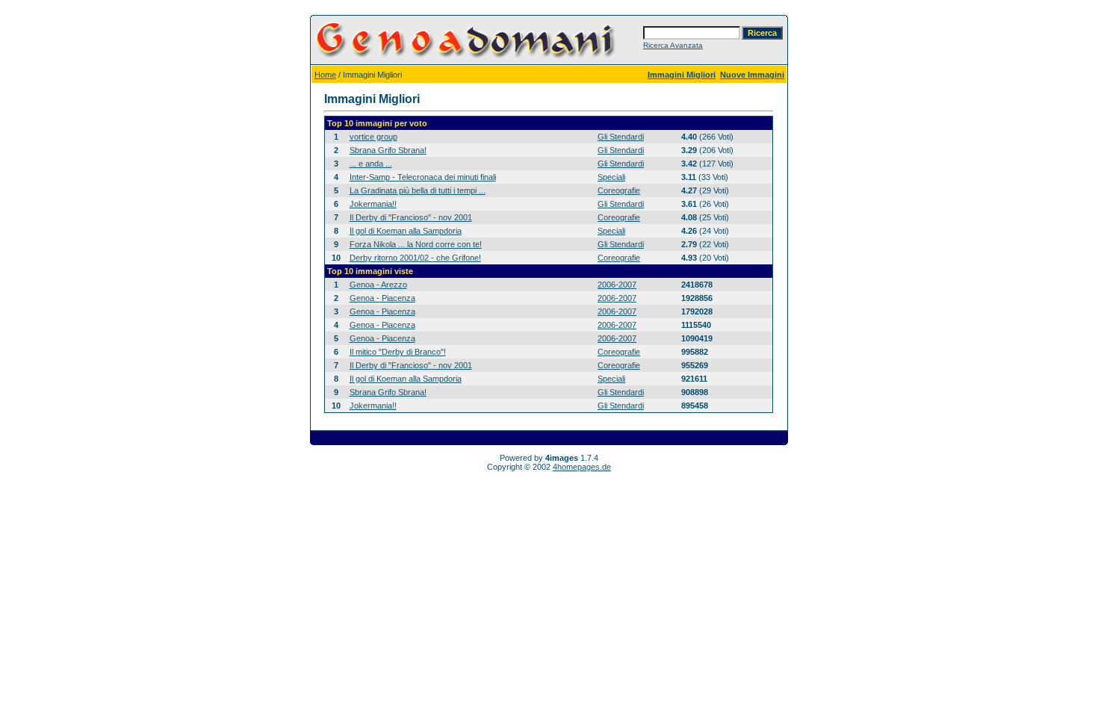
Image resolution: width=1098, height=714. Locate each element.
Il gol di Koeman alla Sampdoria (406, 230)
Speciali (611, 177)
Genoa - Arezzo (378, 284)
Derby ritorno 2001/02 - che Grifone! (415, 257)
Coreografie (619, 190)
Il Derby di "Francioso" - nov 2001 (411, 217)
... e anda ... (371, 163)
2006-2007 (617, 284)
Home (325, 74)
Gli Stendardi (621, 136)
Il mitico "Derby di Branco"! (398, 351)
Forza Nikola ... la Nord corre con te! (416, 244)
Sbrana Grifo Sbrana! (388, 150)
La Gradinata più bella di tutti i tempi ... (418, 190)
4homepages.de (582, 466)
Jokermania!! (373, 203)
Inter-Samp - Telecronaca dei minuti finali (423, 177)
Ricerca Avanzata (673, 45)
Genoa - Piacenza (382, 298)
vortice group (373, 136)
